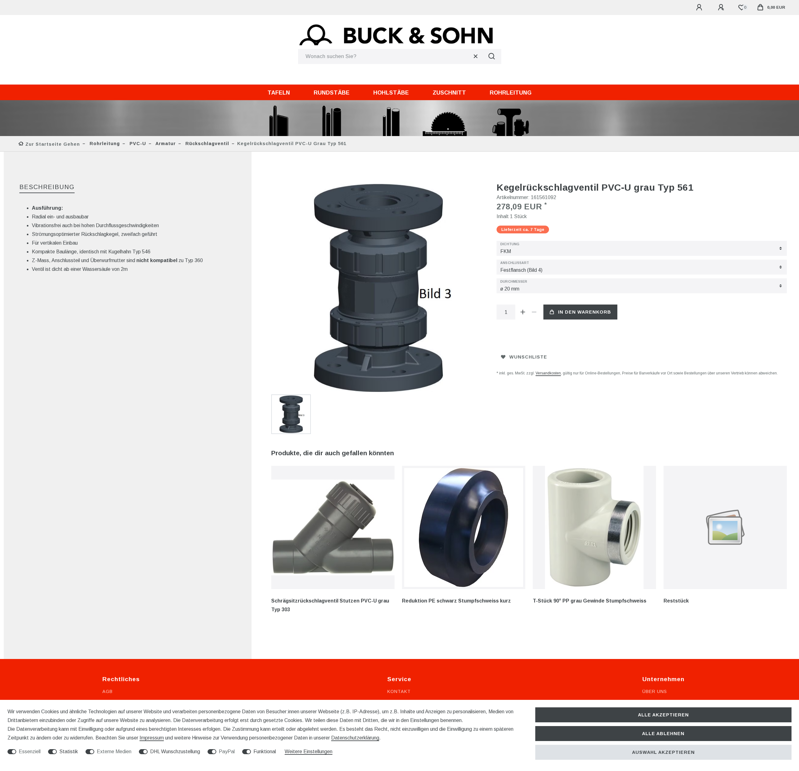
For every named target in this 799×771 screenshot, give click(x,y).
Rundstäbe (332, 93)
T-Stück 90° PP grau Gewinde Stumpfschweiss (589, 600)
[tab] (47, 187)
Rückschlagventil (206, 143)
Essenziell (30, 751)
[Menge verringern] (534, 312)
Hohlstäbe (391, 93)
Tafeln (278, 93)
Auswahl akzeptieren (663, 752)
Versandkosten (548, 373)
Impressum (152, 737)
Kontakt (399, 691)
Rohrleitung (511, 93)
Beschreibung (47, 186)
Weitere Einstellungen (308, 751)
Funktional (264, 751)
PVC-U (137, 143)
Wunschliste (528, 356)
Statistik (68, 751)
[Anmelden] (700, 7)
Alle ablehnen (663, 733)
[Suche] (492, 56)
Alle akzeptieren (663, 714)
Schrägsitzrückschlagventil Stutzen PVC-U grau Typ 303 (330, 605)
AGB (107, 691)
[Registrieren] (722, 7)
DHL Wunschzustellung (175, 751)
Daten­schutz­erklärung (355, 737)
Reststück (676, 600)
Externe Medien (114, 751)
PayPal (227, 751)
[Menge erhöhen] (522, 312)
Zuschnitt (449, 93)
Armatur (165, 143)
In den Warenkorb (584, 312)
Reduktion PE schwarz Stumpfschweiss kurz (456, 600)
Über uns (654, 691)
